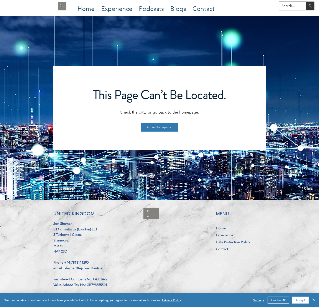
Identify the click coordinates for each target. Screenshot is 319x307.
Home (221, 228)
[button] (117, 6)
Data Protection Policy (233, 242)
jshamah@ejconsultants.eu (84, 268)
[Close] (313, 300)
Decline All (278, 300)
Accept (300, 300)
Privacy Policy (171, 300)
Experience (224, 235)
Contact (222, 249)
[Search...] (310, 6)
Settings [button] (258, 300)
